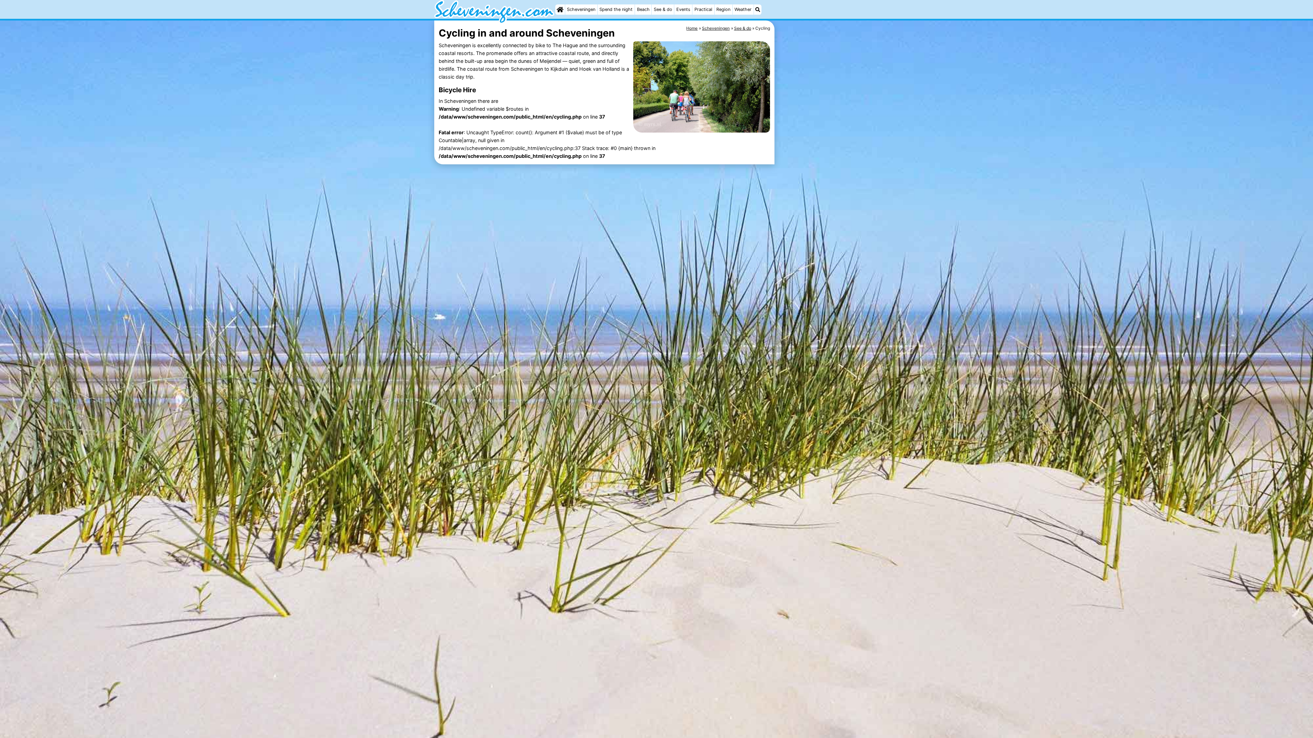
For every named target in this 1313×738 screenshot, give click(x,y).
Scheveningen (581, 9)
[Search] (757, 9)
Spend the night (616, 9)
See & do (663, 9)
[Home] (560, 9)
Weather (743, 9)
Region (723, 9)
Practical (703, 9)
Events (683, 9)
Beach (643, 9)
